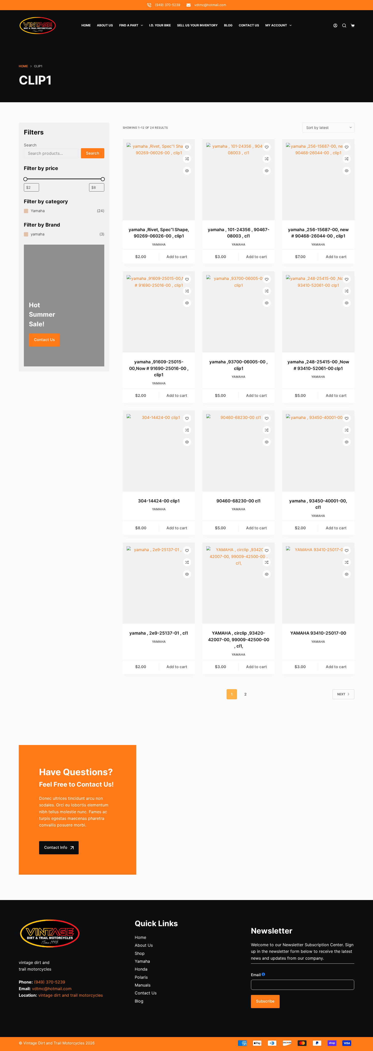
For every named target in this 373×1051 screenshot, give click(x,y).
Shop (140, 953)
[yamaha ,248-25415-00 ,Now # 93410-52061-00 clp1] (318, 312)
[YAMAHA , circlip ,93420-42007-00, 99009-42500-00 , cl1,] (238, 583)
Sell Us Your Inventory (197, 25)
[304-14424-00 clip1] (159, 451)
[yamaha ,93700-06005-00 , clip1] (238, 312)
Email (256, 974)
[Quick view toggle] (187, 171)
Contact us (249, 25)
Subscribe (265, 1001)
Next (341, 694)
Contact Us (44, 339)
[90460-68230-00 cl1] (238, 451)
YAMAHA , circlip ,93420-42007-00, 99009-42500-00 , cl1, (238, 640)
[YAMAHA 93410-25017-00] (318, 583)
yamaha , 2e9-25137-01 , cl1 (158, 633)
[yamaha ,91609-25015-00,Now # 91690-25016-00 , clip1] (159, 312)
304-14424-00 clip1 (159, 500)
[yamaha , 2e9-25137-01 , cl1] (159, 583)
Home (86, 25)
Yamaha (159, 244)
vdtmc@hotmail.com (210, 5)
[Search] (344, 25)
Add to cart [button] (176, 256)
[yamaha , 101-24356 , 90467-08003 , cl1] (238, 179)
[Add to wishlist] (187, 147)
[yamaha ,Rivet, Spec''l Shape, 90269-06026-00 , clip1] (159, 179)
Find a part (128, 25)
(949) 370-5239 (167, 5)
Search (30, 145)
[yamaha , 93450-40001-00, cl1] (318, 451)
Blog (228, 25)
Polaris (141, 977)
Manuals (142, 985)
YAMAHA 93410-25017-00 (318, 633)
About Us (105, 25)
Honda (141, 969)
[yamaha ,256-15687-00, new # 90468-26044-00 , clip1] (318, 179)
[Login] (335, 25)
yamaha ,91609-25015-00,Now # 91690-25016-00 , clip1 (159, 368)
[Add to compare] (187, 159)
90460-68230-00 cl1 (238, 500)
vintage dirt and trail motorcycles (70, 995)
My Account (276, 25)
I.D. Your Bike (160, 25)
